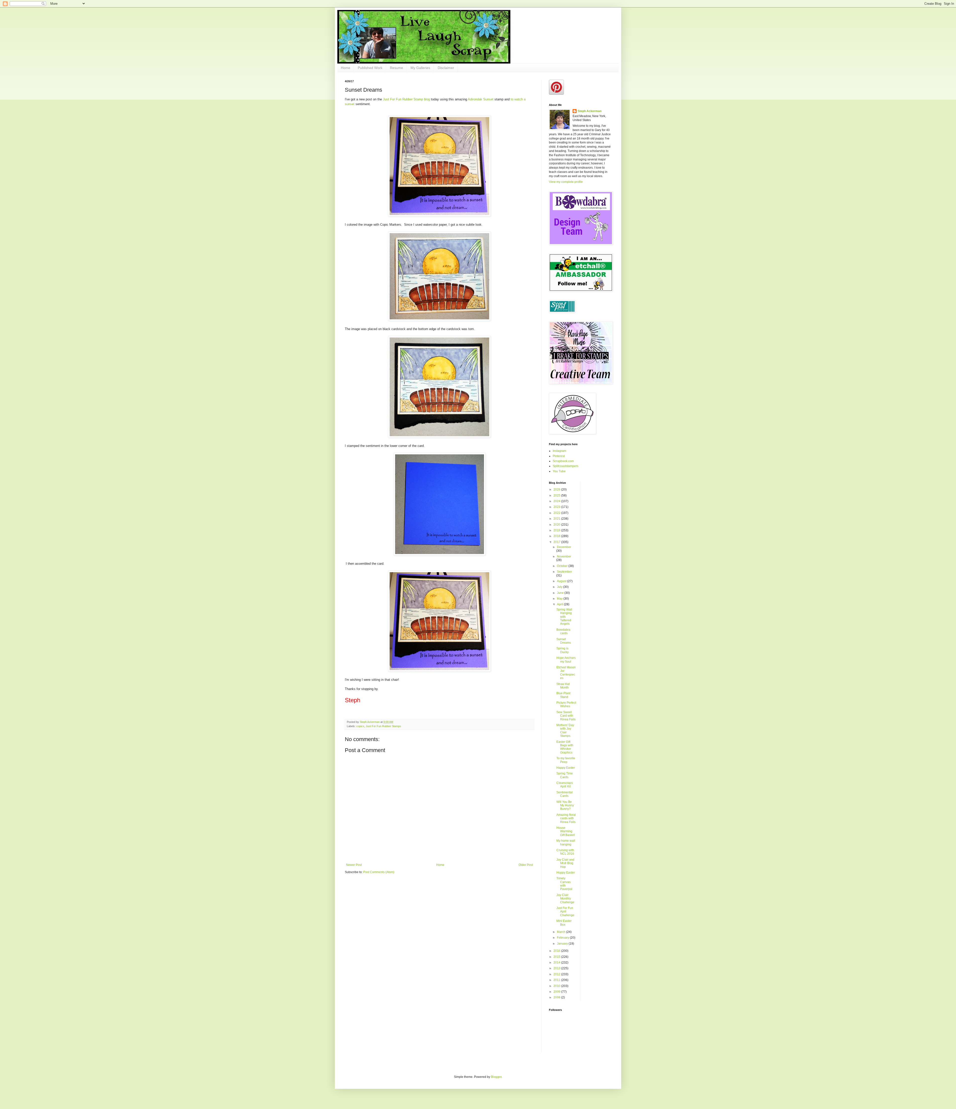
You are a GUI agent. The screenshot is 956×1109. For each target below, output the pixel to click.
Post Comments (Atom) (378, 872)
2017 (557, 542)
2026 (557, 489)
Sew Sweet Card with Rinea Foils (566, 715)
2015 (557, 957)
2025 (557, 495)
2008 (557, 997)
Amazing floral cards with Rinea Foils (566, 818)
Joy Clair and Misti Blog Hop (565, 863)
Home (345, 68)
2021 (557, 518)
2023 (557, 507)
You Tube (559, 471)
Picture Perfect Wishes (566, 704)
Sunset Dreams (563, 640)
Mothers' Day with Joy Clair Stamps (565, 730)
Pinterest (559, 456)
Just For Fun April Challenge (565, 911)
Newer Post (354, 865)
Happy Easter (565, 767)
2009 (557, 991)
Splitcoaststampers (565, 466)
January (563, 943)
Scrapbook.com (563, 461)
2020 (557, 524)
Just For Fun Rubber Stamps (383, 726)
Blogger (496, 1077)
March (561, 932)
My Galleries (420, 68)
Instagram (559, 451)
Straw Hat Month (563, 685)
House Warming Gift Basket (565, 831)
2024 (557, 501)
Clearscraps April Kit (564, 784)
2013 (557, 968)
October (562, 566)
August (562, 581)
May (560, 598)
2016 (557, 951)
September (564, 571)
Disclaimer (446, 68)
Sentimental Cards (564, 794)
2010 (557, 986)
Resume (396, 68)
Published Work (370, 68)
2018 (557, 536)
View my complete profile (566, 182)
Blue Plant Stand (563, 695)
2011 (557, 980)
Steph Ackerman (589, 111)
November (564, 556)
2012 (557, 974)
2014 (557, 962)
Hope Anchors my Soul (566, 659)
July (560, 587)
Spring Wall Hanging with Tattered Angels (564, 617)
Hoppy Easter (565, 872)
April (560, 604)
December (564, 547)
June (560, 593)
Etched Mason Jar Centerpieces (566, 673)
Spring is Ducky (562, 650)
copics (360, 726)
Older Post (526, 865)
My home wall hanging (565, 842)
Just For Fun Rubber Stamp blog (406, 99)
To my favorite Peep (565, 760)
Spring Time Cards (564, 775)
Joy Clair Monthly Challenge (565, 898)
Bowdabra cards (563, 631)
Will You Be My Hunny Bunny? (565, 805)
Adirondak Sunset (480, 99)
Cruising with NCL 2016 (565, 851)
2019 (557, 530)
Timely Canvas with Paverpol (564, 884)
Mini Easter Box (564, 922)
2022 (557, 513)
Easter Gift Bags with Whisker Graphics (564, 747)
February (563, 937)
